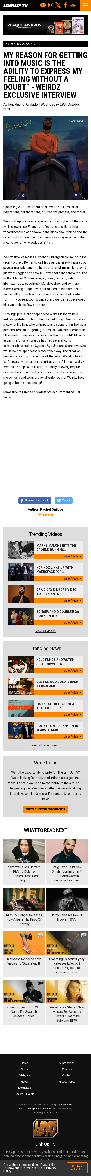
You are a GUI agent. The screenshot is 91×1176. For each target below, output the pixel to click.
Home (9, 43)
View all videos (45, 631)
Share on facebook (36, 500)
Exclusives (23, 43)
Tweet (66, 500)
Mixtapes (24, 1075)
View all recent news (45, 745)
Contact (66, 1075)
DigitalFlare (67, 1104)
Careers (67, 1069)
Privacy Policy (66, 1081)
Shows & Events (24, 1094)
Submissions (66, 1063)
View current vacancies (45, 809)
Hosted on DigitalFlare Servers (35, 1108)
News (24, 1069)
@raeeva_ (47, 514)
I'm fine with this (77, 1168)
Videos (24, 1081)
